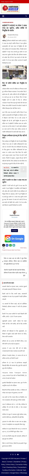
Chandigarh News (7, 22)
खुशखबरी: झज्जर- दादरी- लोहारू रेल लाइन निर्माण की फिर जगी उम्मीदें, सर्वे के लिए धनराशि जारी (14, 323)
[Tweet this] (3, 245)
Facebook (14, 230)
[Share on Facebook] (7, 245)
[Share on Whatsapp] (10, 245)
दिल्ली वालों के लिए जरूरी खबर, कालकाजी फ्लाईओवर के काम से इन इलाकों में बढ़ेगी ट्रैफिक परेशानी (14, 296)
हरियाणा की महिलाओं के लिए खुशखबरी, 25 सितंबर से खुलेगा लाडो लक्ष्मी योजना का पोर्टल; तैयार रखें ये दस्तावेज (14, 333)
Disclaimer (17, 461)
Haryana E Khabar (20, 458)
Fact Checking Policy (10, 467)
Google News (14, 473)
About (4, 461)
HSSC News (23, 247)
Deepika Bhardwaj (13, 35)
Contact (9, 461)
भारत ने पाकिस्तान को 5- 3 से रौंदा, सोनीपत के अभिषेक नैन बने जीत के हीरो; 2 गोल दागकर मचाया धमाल (14, 407)
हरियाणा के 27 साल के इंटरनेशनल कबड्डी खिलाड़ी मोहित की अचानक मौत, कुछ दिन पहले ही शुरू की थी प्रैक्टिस (14, 365)
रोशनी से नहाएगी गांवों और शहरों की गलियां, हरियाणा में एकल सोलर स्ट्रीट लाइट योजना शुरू (14, 272)
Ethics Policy (10, 464)
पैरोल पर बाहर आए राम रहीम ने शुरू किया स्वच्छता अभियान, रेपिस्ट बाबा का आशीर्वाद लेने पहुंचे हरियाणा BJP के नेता (15, 261)
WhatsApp (23, 473)
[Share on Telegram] (14, 245)
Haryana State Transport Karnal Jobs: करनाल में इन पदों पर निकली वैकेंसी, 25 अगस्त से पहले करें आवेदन (14, 375)
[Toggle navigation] (3, 16)
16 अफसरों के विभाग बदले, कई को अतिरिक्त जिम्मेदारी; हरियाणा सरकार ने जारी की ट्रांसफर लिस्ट (14, 306)
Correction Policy (21, 464)
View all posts (14, 217)
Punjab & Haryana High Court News (11, 250)
